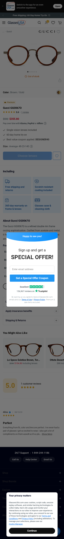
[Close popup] (10, 235)
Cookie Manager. (16, 524)
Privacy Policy (39, 300)
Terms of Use (27, 300)
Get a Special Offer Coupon (32, 278)
